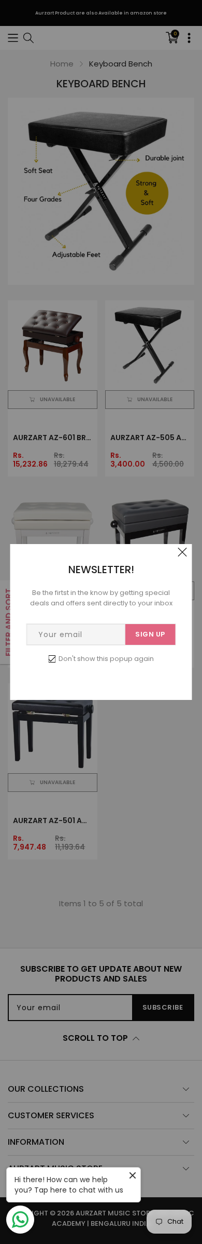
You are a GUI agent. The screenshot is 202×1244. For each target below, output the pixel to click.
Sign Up (150, 634)
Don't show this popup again (106, 659)
